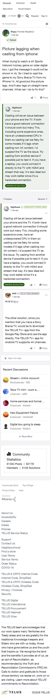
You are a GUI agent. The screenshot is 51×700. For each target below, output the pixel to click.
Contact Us (8, 543)
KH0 (28, 382)
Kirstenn (26, 428)
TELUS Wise (9, 616)
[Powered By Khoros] (25, 498)
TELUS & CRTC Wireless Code (20, 581)
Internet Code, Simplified (16, 577)
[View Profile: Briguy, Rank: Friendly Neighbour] (5, 33)
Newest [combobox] (42, 199)
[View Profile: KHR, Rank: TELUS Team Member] (8, 295)
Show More (27, 436)
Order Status (9, 563)
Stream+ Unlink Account (24, 378)
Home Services (10, 24)
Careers (6, 521)
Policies (6, 529)
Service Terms (9, 559)
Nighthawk (17, 107)
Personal (7, 3)
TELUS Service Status (14, 533)
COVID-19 (7, 567)
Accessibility (8, 517)
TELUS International (13, 604)
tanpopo (26, 405)
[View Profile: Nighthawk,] (8, 109)
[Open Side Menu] (4, 16)
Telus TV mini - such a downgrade (23, 390)
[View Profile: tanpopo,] (6, 403)
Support (6, 539)
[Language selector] (20, 16)
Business (20, 3)
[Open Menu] (47, 24)
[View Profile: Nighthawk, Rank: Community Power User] (6, 208)
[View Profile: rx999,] (6, 391)
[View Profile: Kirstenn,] (6, 426)
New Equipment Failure (24, 412)
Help (21, 490)
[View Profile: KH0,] (6, 380)
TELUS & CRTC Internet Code (19, 573)
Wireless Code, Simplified (16, 585)
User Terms (8, 555)
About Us (7, 513)
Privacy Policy (8, 490)
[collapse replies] (25, 204)
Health (33, 3)
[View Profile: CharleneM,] (6, 414)
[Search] (27, 16)
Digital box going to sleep (25, 424)
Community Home (10, 485)
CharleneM (28, 417)
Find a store (8, 551)
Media (5, 525)
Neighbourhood (10, 547)
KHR (14, 293)
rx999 (24, 394)
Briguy (14, 31)
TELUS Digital (9, 600)
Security (6, 593)
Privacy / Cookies (11, 590)
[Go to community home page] (12, 16)
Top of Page (28, 485)
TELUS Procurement (13, 608)
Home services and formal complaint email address (25, 401)
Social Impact (24, 8)
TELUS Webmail (11, 612)
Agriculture (8, 8)
